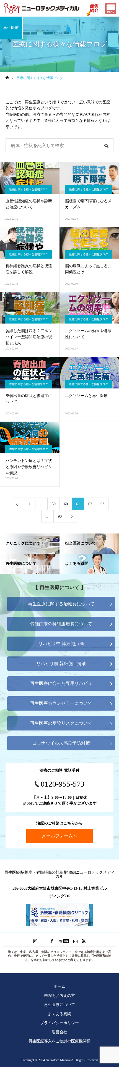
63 (102, 504)
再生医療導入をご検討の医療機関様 (59, 1041)
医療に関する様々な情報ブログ (28, 189)
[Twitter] (43, 941)
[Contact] (75, 941)
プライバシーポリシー (59, 1023)
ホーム (59, 986)
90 (60, 516)
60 (66, 504)
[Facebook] (52, 941)
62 (90, 504)
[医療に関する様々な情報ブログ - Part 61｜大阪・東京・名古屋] (41, 8)
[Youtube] (64, 941)
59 (54, 504)
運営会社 (59, 1032)
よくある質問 (59, 1013)
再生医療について (59, 1004)
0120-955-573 (62, 784)
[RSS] (84, 941)
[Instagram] (35, 941)
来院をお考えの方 (59, 995)
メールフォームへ (59, 836)
